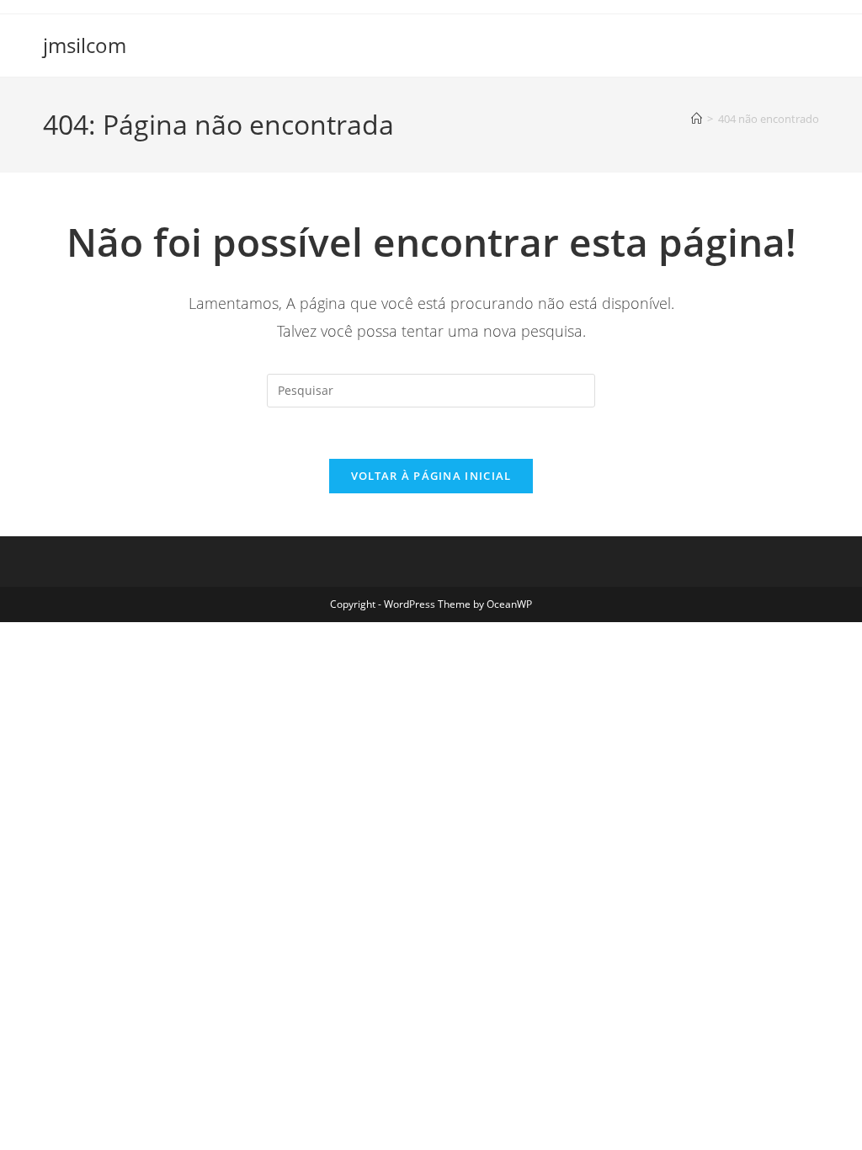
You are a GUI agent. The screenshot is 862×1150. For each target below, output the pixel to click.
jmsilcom (84, 45)
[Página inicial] (696, 118)
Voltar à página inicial (431, 475)
